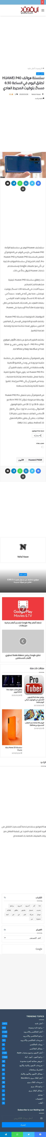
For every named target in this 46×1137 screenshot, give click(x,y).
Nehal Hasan (36, 94)
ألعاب (40, 1103)
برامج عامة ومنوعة (35, 1028)
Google (39, 949)
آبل (34, 906)
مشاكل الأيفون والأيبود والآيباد (32, 1074)
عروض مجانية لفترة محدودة (31, 1061)
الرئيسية (39, 68)
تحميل (31, 910)
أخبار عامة (31, 68)
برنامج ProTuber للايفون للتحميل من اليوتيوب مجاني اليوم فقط (34, 699)
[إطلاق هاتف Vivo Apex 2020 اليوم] (12, 681)
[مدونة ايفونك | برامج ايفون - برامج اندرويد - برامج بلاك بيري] (30, 10)
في (13, 914)
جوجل (39, 914)
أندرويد (27, 906)
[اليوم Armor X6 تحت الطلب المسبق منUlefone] (34, 714)
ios (40, 906)
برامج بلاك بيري (37, 1086)
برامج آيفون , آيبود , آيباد (34, 1057)
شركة (31, 914)
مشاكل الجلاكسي (36, 1049)
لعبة (7, 914)
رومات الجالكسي (36, 1044)
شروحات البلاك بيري (35, 1082)
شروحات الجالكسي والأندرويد (31, 1040)
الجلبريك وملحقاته (36, 1070)
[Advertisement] (23, 41)
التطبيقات (39, 1099)
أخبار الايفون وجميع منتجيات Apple (30, 1053)
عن (19, 914)
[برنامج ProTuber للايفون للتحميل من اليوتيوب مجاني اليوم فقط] (34, 685)
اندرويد (20, 906)
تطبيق (23, 910)
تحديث (39, 910)
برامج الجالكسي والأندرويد (33, 1036)
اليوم (20, 460)
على (24, 914)
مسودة (38, 919)
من (32, 919)
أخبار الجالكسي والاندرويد (33, 1032)
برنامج (12, 906)
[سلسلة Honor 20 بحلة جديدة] (12, 727)
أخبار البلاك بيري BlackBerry (32, 1078)
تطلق (16, 910)
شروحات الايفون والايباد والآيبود (31, 1065)
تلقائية (9, 910)
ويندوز (40, 1095)
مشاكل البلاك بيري (36, 1091)
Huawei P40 (34, 460)
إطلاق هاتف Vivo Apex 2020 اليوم (14, 691)
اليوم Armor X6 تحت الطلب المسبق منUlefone (34, 724)
